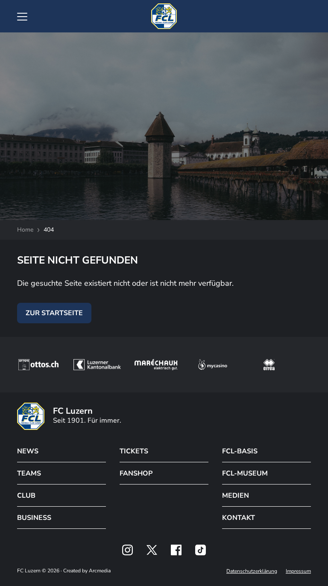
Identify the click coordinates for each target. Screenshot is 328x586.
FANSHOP (136, 473)
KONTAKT (238, 517)
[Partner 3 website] (156, 364)
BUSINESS (34, 517)
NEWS (27, 451)
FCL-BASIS (240, 451)
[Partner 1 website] (38, 364)
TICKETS (134, 451)
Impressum (298, 571)
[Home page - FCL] (164, 16)
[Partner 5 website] (269, 364)
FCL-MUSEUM (245, 473)
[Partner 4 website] (212, 364)
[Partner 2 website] (97, 364)
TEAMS (29, 473)
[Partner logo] (127, 550)
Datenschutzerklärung (251, 571)
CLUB (26, 495)
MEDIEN (235, 495)
